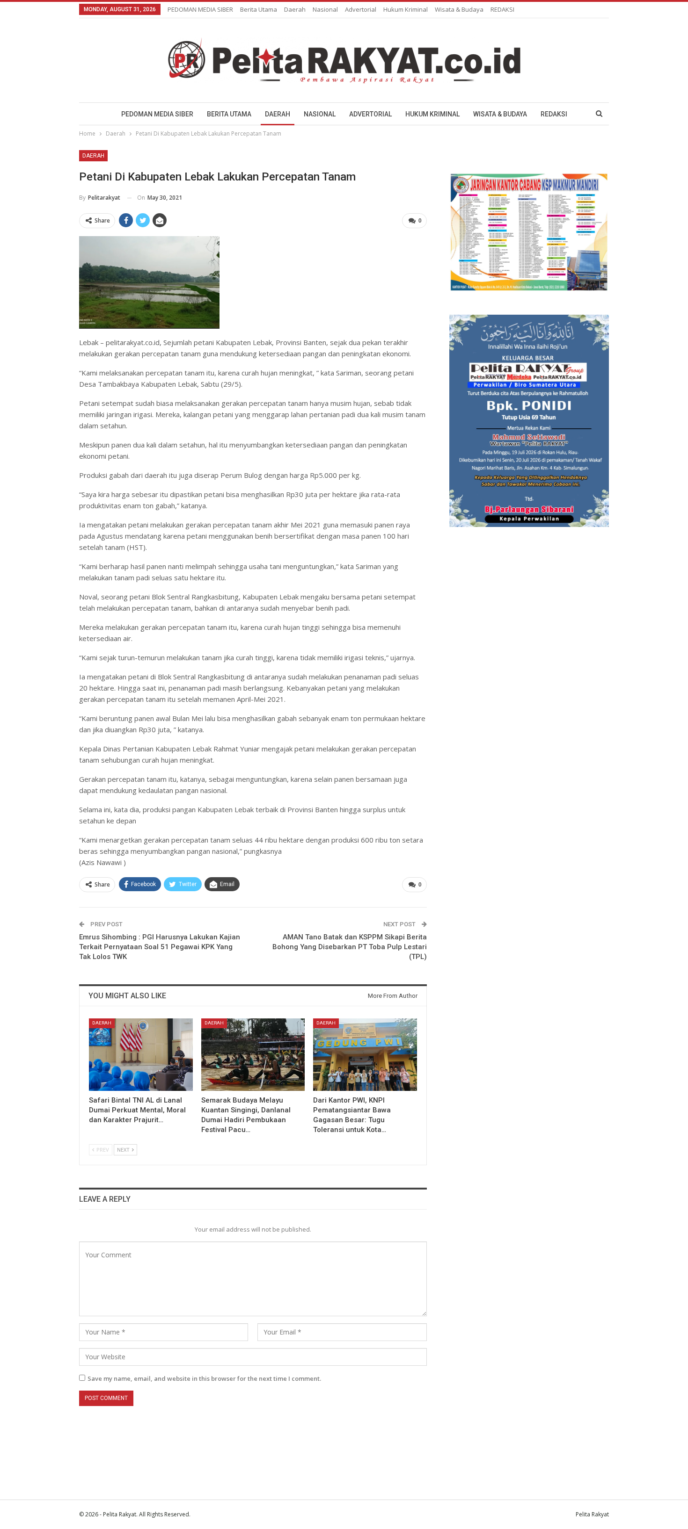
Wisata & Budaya (459, 9)
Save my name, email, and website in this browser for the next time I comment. (204, 1378)
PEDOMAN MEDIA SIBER (200, 9)
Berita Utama (258, 9)
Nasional (325, 9)
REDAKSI (502, 9)
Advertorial (360, 9)
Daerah (295, 9)
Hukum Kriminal (405, 9)
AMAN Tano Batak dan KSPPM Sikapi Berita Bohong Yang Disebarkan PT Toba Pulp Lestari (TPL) (349, 947)
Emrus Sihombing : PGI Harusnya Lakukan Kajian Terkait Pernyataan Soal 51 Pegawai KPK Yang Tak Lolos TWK (159, 947)
